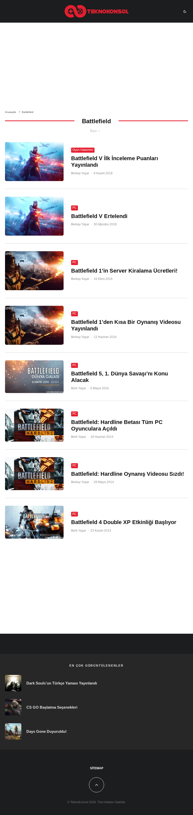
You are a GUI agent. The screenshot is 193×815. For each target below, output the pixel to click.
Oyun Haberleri (82, 150)
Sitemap (96, 768)
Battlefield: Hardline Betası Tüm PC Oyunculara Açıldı (117, 425)
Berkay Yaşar (80, 173)
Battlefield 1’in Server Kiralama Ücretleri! (124, 271)
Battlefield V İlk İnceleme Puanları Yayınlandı (114, 161)
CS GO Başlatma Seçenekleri (51, 707)
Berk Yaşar (78, 388)
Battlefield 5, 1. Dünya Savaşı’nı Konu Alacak (119, 376)
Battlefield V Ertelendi (99, 216)
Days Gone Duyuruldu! (46, 731)
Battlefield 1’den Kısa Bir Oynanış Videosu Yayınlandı (126, 325)
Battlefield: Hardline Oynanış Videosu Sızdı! (127, 474)
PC (74, 207)
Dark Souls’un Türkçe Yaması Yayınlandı (61, 683)
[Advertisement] (96, 67)
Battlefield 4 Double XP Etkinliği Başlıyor (123, 522)
